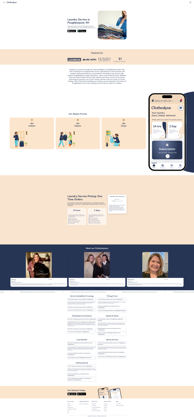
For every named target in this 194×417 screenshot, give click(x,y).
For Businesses (94, 409)
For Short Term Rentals (96, 410)
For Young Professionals (96, 407)
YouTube (105, 409)
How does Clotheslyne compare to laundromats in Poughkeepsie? (79, 354)
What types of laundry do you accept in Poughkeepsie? (80, 307)
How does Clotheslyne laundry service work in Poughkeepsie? (81, 319)
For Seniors (94, 405)
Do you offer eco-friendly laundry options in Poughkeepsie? (111, 356)
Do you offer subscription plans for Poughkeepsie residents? (112, 310)
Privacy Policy (118, 403)
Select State (117, 199)
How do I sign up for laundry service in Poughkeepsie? (79, 366)
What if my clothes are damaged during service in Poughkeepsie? (109, 333)
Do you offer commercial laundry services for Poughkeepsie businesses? (111, 343)
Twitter (105, 410)
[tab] (81, 299)
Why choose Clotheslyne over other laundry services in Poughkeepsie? (80, 343)
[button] (4, 2)
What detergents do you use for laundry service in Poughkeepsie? (109, 329)
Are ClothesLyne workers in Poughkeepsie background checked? (110, 319)
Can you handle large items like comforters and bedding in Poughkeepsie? (111, 353)
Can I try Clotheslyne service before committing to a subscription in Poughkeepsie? (79, 379)
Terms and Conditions (120, 405)
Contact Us (106, 403)
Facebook (105, 407)
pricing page (117, 302)
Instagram (105, 405)
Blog (68, 412)
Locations (69, 405)
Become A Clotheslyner (84, 403)
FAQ (68, 410)
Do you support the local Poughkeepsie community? (79, 357)
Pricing (68, 403)
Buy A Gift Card (70, 407)
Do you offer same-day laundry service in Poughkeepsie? (80, 310)
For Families (94, 403)
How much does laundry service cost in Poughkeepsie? (110, 299)
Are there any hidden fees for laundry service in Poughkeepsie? (108, 306)
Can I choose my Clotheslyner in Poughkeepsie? (78, 331)
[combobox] (117, 201)
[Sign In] (190, 2)
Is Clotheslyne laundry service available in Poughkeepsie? (80, 299)
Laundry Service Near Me (71, 409)
